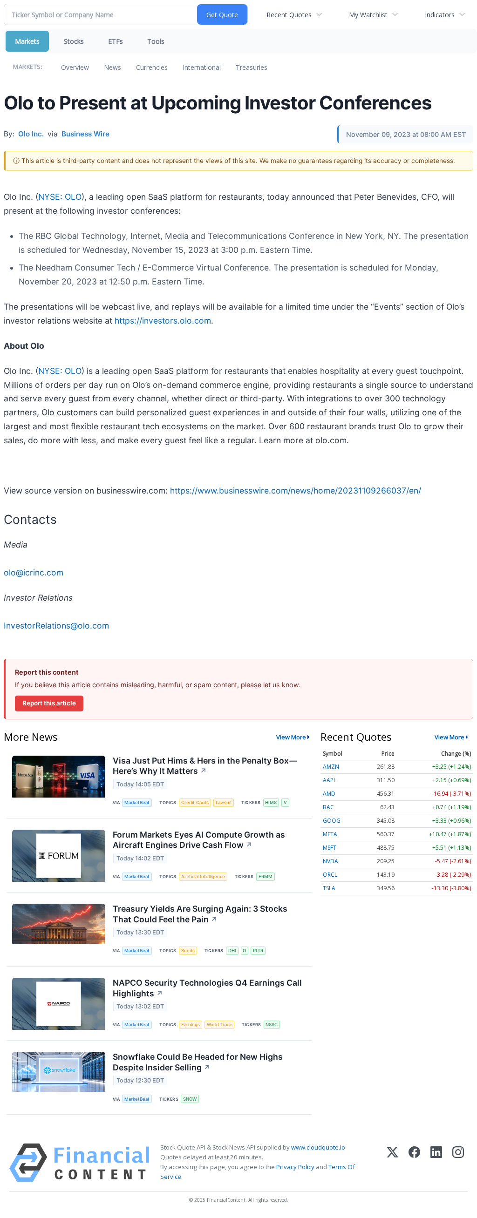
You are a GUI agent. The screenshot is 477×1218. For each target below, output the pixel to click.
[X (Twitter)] (392, 1163)
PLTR (258, 950)
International (202, 67)
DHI (232, 950)
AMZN (331, 767)
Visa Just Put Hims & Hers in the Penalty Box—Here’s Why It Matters (205, 766)
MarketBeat (137, 802)
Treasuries (251, 67)
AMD (329, 794)
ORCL (330, 875)
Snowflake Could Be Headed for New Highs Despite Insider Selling (198, 1062)
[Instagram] (458, 1163)
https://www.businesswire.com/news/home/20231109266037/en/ (295, 490)
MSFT (329, 848)
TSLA (329, 888)
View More (291, 737)
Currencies (152, 67)
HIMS (271, 802)
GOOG (332, 821)
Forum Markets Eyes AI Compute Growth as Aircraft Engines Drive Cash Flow (199, 840)
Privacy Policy (295, 1167)
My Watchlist (368, 14)
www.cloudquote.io (318, 1147)
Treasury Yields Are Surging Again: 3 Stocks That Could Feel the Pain (200, 914)
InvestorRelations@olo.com (56, 625)
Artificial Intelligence (203, 876)
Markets (27, 41)
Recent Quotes (289, 14)
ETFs (115, 41)
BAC (328, 807)
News (112, 67)
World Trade (219, 1024)
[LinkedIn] (436, 1163)
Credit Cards (195, 802)
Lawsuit (224, 802)
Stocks (74, 41)
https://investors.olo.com (163, 320)
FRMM (266, 876)
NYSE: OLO (60, 197)
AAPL (329, 780)
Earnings (190, 1024)
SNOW (190, 1099)
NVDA (330, 861)
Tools (155, 41)
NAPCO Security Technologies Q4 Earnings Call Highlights (207, 988)
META (330, 834)
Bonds (188, 950)
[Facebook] (414, 1163)
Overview (75, 67)
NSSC (272, 1024)
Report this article (49, 703)
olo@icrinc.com (33, 572)
